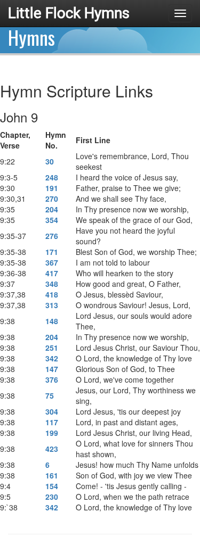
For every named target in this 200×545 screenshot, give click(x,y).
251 (51, 347)
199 (51, 432)
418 (51, 294)
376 (51, 379)
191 (51, 188)
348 (51, 283)
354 (51, 219)
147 (51, 369)
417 (51, 273)
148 (51, 321)
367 (51, 262)
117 (51, 422)
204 (51, 209)
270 (51, 198)
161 (51, 475)
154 (51, 486)
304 (51, 411)
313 (51, 305)
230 (51, 496)
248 (51, 177)
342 (51, 358)
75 (49, 395)
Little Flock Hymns (69, 13)
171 (51, 251)
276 (51, 235)
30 (49, 161)
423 (51, 448)
